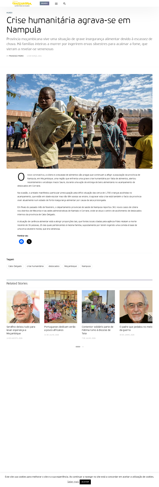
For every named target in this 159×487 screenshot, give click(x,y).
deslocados (54, 266)
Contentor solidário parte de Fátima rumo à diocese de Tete (97, 330)
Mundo (44, 3)
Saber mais (73, 482)
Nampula (86, 266)
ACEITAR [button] (85, 482)
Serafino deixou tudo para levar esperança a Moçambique (21, 330)
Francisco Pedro (16, 56)
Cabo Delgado (15, 266)
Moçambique (70, 266)
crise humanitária (35, 266)
